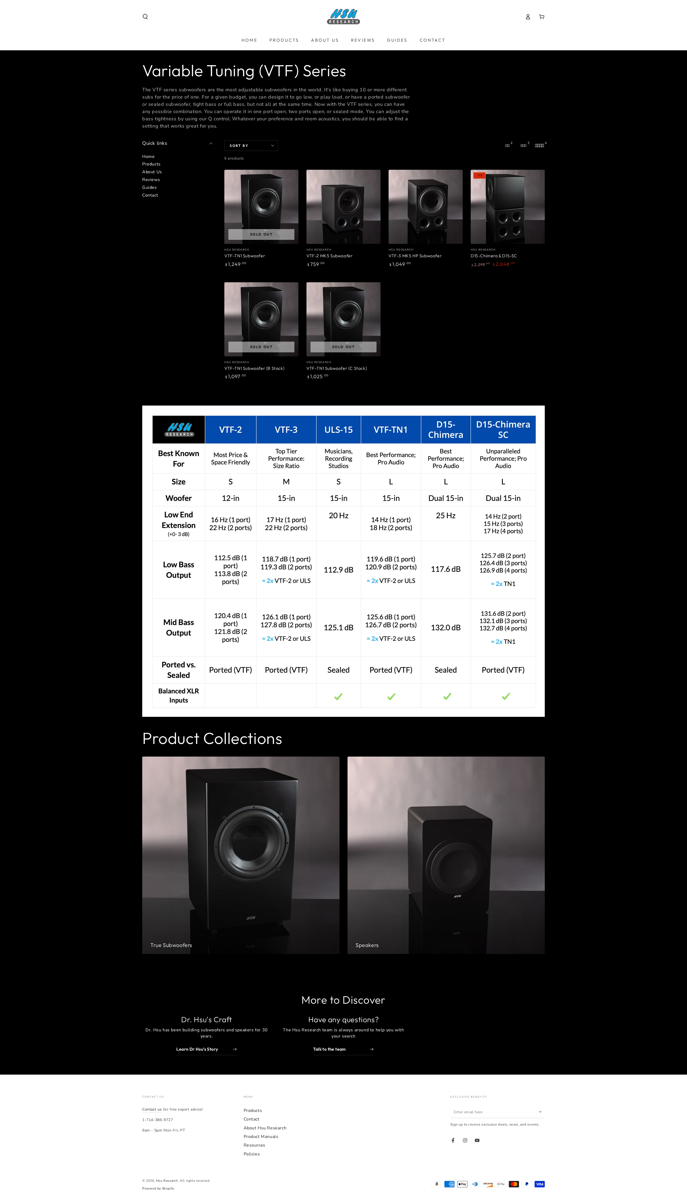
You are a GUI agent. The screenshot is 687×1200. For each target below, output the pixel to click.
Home (148, 157)
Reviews (151, 180)
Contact (150, 195)
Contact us (152, 1109)
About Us (152, 172)
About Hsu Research (265, 1128)
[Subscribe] (542, 1112)
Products (151, 164)
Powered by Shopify (158, 1188)
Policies (252, 1154)
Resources (254, 1145)
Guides (149, 187)
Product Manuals (261, 1137)
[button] (145, 17)
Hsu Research (167, 1181)
